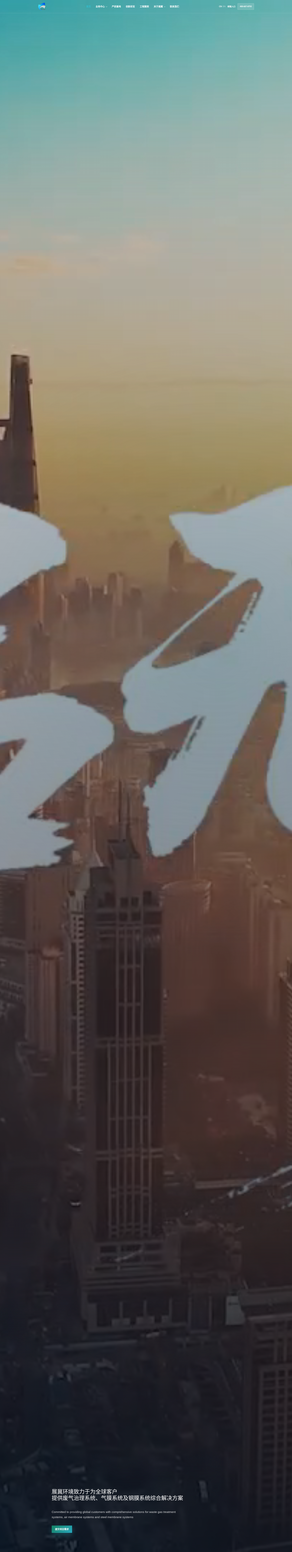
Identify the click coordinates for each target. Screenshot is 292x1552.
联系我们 (174, 6)
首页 (88, 6)
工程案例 (144, 6)
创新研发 (130, 6)
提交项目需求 (62, 1529)
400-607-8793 (246, 6)
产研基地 (116, 6)
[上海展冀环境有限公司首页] (42, 6)
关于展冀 (158, 6)
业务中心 (100, 6)
